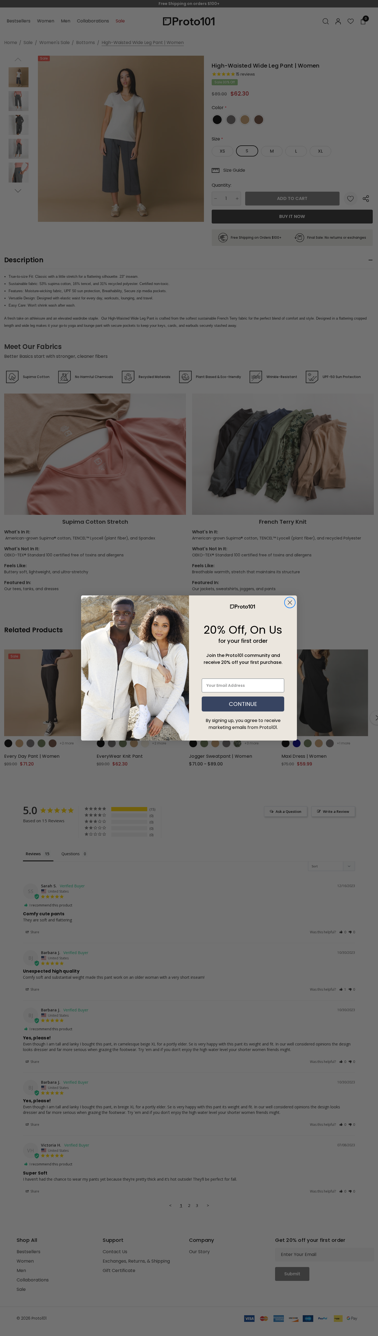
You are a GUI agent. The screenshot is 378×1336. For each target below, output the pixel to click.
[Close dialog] (290, 602)
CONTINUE (243, 704)
